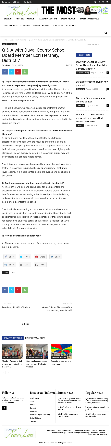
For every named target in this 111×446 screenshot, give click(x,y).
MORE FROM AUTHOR (35, 338)
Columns (80, 125)
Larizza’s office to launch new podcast (69, 408)
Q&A (12, 272)
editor (7, 65)
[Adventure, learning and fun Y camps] (61, 351)
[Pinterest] (18, 72)
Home (4, 40)
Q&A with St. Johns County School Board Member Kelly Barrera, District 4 (91, 65)
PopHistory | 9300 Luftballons (16, 307)
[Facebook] (91, 2)
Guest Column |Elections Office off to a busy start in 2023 (57, 309)
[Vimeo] (103, 2)
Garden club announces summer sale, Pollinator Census (36, 364)
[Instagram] (95, 2)
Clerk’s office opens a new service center (68, 415)
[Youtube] (107, 2)
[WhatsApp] (25, 72)
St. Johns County (83, 73)
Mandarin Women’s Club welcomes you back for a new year (12, 364)
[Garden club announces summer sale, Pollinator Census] (37, 351)
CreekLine (80, 89)
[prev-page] (4, 372)
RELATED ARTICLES (13, 338)
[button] (105, 32)
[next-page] (8, 372)
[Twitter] (99, 2)
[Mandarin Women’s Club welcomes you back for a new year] (12, 351)
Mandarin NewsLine (18, 40)
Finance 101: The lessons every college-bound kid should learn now (90, 118)
